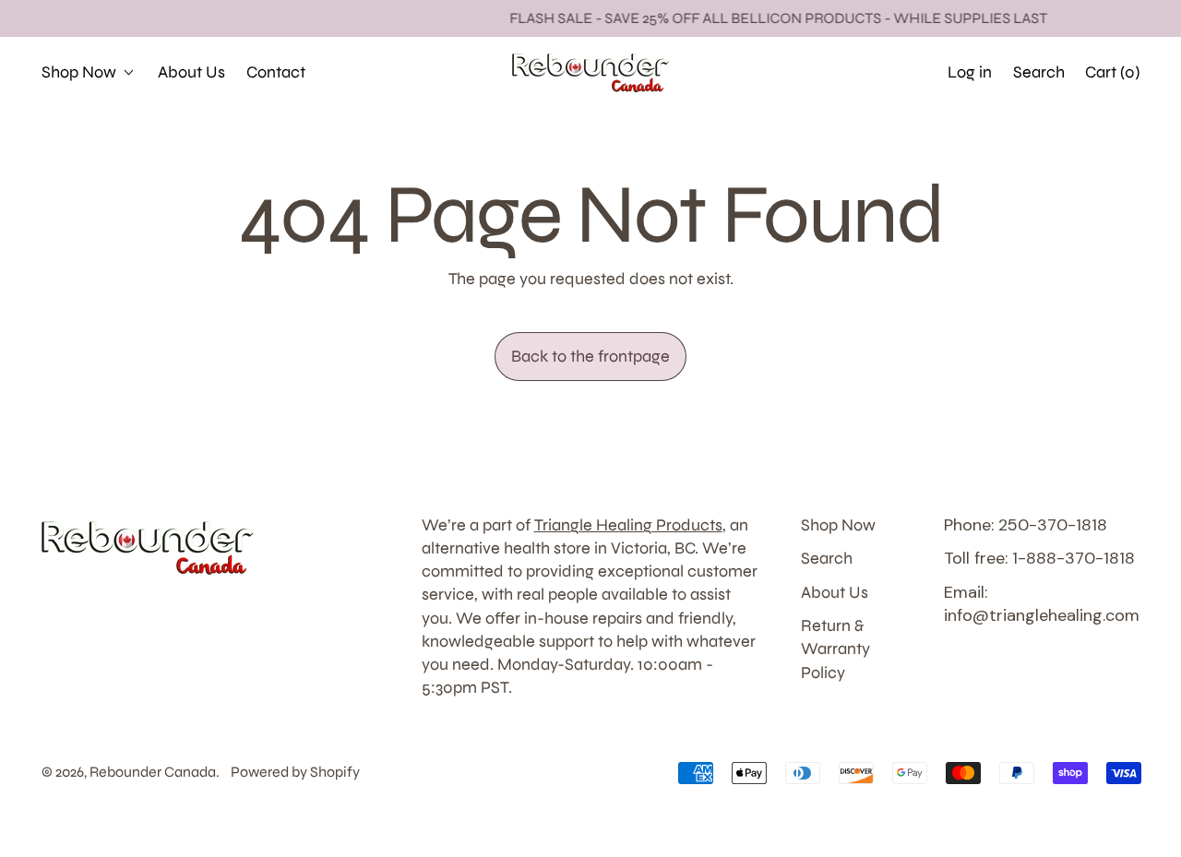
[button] (1038, 72)
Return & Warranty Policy (835, 648)
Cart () (1111, 77)
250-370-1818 (867, 72)
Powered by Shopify (295, 771)
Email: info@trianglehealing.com (1041, 603)
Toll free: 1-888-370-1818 (1039, 558)
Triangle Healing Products (628, 525)
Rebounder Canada (152, 771)
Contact (275, 72)
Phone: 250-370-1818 (1025, 525)
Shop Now (838, 525)
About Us (191, 72)
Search (827, 558)
